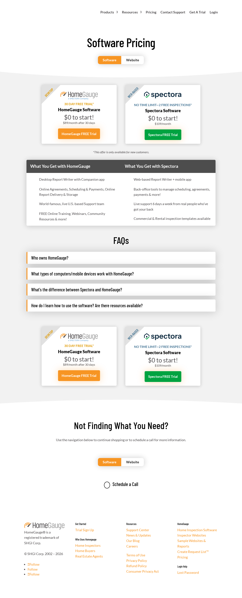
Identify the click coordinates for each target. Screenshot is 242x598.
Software (109, 60)
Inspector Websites (191, 535)
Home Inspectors (88, 545)
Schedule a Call (122, 484)
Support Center (137, 530)
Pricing (151, 12)
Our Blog (133, 541)
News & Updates (138, 535)
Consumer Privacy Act (142, 571)
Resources (130, 12)
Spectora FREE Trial (163, 135)
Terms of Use (135, 555)
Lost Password (188, 572)
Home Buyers (85, 551)
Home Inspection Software (197, 530)
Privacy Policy (136, 560)
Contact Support (173, 12)
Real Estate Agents (89, 556)
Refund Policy (136, 566)
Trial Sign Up (84, 530)
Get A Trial (197, 12)
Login (214, 12)
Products (107, 12)
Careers (132, 546)
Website (132, 60)
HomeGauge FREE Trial (79, 134)
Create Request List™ (193, 552)
